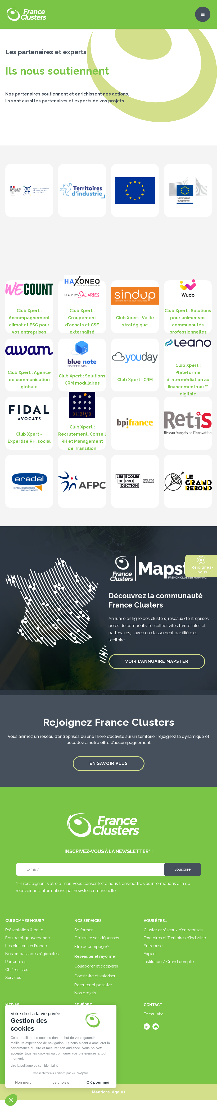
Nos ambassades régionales (31, 953)
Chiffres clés (16, 969)
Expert (150, 953)
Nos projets (85, 993)
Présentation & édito (24, 930)
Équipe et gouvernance (27, 937)
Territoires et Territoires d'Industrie (175, 937)
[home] (26, 14)
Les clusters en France (26, 945)
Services (13, 977)
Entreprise (153, 945)
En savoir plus (108, 763)
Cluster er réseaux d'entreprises (173, 930)
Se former (83, 930)
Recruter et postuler (93, 985)
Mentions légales (108, 1092)
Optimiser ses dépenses (96, 937)
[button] (202, 14)
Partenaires (15, 961)
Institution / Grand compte (169, 961)
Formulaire (154, 1014)
